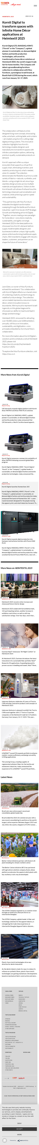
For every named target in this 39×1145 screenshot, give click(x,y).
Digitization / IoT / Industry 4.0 (14, 1042)
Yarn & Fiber (8, 991)
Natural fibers (9, 995)
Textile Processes (10, 1032)
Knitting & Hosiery (10, 1022)
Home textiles (22, 1007)
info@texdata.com (21, 1088)
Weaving (7, 1021)
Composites (22, 1001)
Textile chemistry (10, 1046)
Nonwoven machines (11, 1024)
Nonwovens (22, 999)
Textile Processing (10, 1036)
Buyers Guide (26, 1052)
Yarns (6, 1003)
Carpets (21, 1009)
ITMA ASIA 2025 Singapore (12, 1068)
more (19, 1135)
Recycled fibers (9, 999)
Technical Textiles (24, 997)
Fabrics (21, 995)
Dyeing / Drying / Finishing (12, 1026)
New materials (9, 1001)
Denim (20, 1005)
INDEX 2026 (8, 1062)
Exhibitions (8, 1052)
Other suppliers (9, 1028)
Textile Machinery (10, 1015)
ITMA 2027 (7, 1056)
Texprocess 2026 (9, 1066)
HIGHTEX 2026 (8, 1060)
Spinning (7, 1019)
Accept (19, 1129)
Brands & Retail (23, 1011)
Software (8, 1044)
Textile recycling (10, 1038)
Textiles (21, 991)
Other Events (9, 1070)
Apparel (21, 1003)
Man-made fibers (9, 997)
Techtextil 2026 (9, 1064)
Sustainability (9, 1048)
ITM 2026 (7, 1058)
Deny (19, 1123)
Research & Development (12, 1040)
